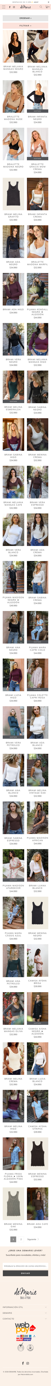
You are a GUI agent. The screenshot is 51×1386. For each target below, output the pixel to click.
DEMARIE (12, 1372)
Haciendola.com (27, 1374)
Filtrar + (26, 25)
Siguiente (32, 1239)
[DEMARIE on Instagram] (14, 7)
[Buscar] (41, 7)
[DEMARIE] (25, 7)
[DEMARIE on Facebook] (9, 7)
